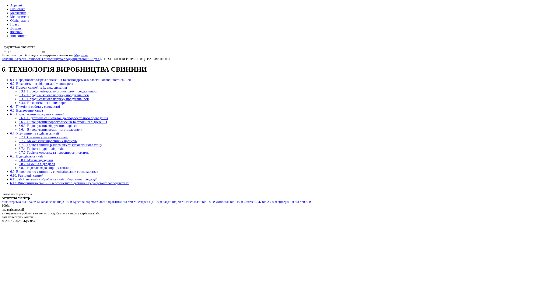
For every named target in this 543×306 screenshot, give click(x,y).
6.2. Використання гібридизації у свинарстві (42, 83)
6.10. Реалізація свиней (26, 175)
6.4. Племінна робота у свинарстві (35, 106)
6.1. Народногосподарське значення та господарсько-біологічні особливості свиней (70, 80)
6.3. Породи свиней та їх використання (38, 87)
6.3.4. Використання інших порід (42, 103)
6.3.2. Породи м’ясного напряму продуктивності (54, 95)
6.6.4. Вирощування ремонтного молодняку (50, 129)
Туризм (15, 28)
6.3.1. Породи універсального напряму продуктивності (58, 91)
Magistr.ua (81, 55)
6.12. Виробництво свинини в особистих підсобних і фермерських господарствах (69, 183)
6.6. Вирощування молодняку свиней (37, 114)
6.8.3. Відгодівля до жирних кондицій (46, 168)
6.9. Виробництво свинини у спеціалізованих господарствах (54, 171)
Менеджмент (19, 16)
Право (14, 24)
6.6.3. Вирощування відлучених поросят (48, 126)
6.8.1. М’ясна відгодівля (36, 160)
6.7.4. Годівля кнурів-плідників (41, 148)
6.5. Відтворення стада (26, 110)
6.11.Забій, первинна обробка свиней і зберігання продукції (53, 179)
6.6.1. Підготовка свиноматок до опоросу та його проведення (63, 118)
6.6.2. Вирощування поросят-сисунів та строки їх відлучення (63, 122)
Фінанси (16, 32)
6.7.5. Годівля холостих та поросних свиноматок (54, 152)
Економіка (17, 9)
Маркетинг (18, 13)
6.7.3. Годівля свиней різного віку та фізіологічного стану (60, 145)
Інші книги (18, 36)
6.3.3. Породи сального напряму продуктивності (54, 99)
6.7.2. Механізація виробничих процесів (48, 141)
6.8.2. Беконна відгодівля (37, 164)
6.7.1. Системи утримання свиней (43, 137)
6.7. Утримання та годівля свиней (34, 133)
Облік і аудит (19, 20)
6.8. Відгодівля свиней (26, 156)
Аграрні (16, 5)
